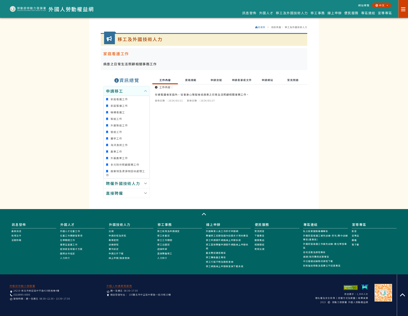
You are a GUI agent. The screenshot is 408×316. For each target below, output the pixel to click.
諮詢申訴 (162, 249)
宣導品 (355, 235)
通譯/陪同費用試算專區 (316, 256)
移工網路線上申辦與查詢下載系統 (224, 266)
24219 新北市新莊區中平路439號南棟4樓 (36, 290)
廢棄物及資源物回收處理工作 (125, 173)
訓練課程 (114, 244)
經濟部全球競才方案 (71, 249)
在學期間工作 (67, 240)
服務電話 (260, 240)
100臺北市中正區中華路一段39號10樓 (150, 294)
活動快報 (16, 240)
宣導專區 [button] (385, 13)
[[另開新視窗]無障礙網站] (351, 287)
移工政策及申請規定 (168, 231)
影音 (354, 231)
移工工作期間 (164, 240)
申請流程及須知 (117, 235)
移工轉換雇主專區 (216, 257)
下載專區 (260, 235)
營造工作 (115, 132)
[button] (204, 214)
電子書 (355, 244)
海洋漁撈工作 (118, 145)
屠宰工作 (115, 138)
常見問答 (260, 231)
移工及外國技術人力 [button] (292, 13)
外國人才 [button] (266, 13)
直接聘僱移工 (164, 253)
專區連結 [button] (368, 13)
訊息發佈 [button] (249, 13)
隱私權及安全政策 (325, 298)
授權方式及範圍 (347, 298)
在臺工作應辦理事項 (71, 235)
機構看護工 (117, 112)
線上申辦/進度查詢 (119, 258)
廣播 (354, 240)
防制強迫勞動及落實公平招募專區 (322, 265)
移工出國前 (163, 244)
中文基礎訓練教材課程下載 (318, 261)
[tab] (165, 80)
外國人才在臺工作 (70, 231)
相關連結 (260, 244)
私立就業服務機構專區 (315, 231)
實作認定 (114, 249)
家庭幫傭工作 (118, 106)
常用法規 (260, 249)
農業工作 (115, 151)
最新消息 (16, 231)
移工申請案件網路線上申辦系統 (223, 240)
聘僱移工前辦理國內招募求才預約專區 (227, 235)
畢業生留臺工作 (69, 244)
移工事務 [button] (318, 13)
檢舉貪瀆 (363, 298)
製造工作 (115, 119)
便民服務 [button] (351, 13)
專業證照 (114, 240)
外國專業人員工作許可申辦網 (222, 231)
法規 (111, 231)
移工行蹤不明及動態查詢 (219, 261)
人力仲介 (65, 258)
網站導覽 (364, 5)
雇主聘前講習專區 (216, 252)
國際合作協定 (67, 253)
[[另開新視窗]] (364, 287)
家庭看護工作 (118, 99)
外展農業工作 (118, 158)
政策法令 (16, 235)
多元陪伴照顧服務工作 (124, 164)
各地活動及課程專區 (314, 252)
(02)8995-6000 (21, 294)
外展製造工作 (118, 125)
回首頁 (261, 27)
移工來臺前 (163, 235)
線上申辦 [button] (335, 13)
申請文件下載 (116, 253)
